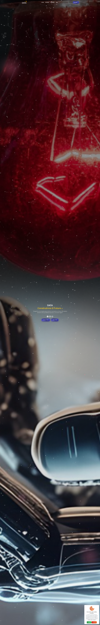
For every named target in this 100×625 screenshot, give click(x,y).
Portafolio (52, 2)
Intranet (76, 2)
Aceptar (89, 622)
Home (42, 2)
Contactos (45, 319)
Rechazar (94, 622)
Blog (57, 2)
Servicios (47, 2)
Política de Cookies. (92, 620)
